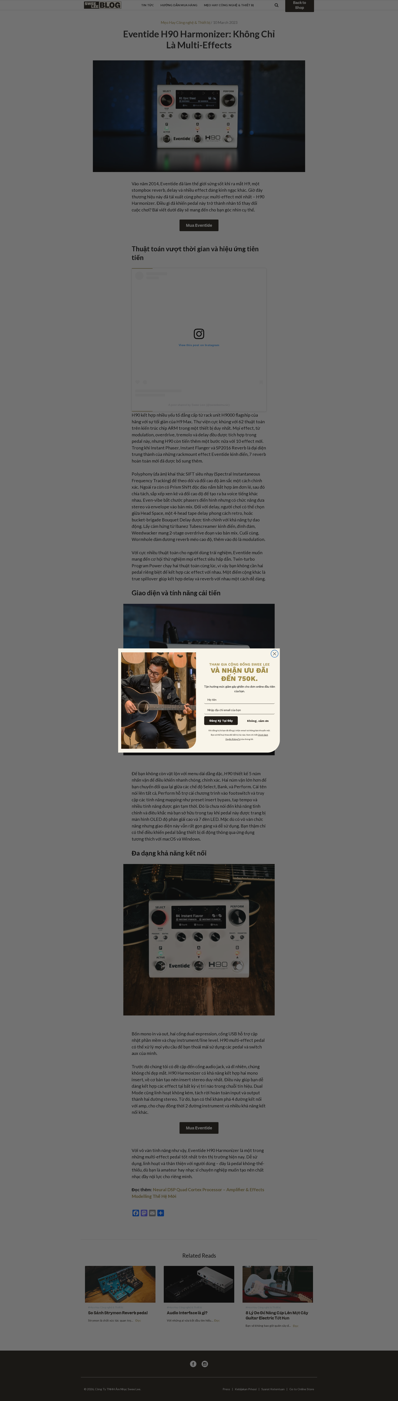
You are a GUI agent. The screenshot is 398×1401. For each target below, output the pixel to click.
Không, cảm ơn (258, 720)
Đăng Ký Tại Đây (221, 720)
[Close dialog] (274, 653)
